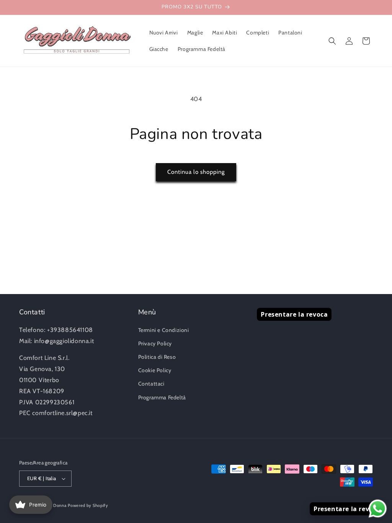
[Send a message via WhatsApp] (377, 508)
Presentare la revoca (294, 314)
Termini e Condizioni (163, 330)
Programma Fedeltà (162, 397)
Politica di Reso (157, 356)
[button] (332, 41)
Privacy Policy (155, 343)
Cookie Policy (155, 370)
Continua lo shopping (196, 171)
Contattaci (151, 383)
